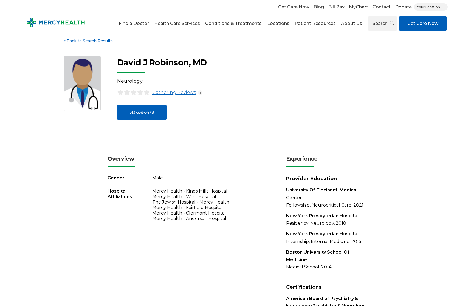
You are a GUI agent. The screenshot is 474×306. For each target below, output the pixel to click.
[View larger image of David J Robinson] (82, 83)
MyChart (358, 7)
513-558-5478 (142, 112)
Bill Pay (336, 7)
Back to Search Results (88, 40)
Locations (278, 23)
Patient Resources (315, 23)
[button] (133, 23)
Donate (403, 7)
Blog (319, 7)
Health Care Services (177, 23)
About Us (351, 23)
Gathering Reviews (174, 92)
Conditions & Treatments (233, 23)
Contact (382, 7)
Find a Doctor (134, 23)
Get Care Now (293, 7)
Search (381, 23)
